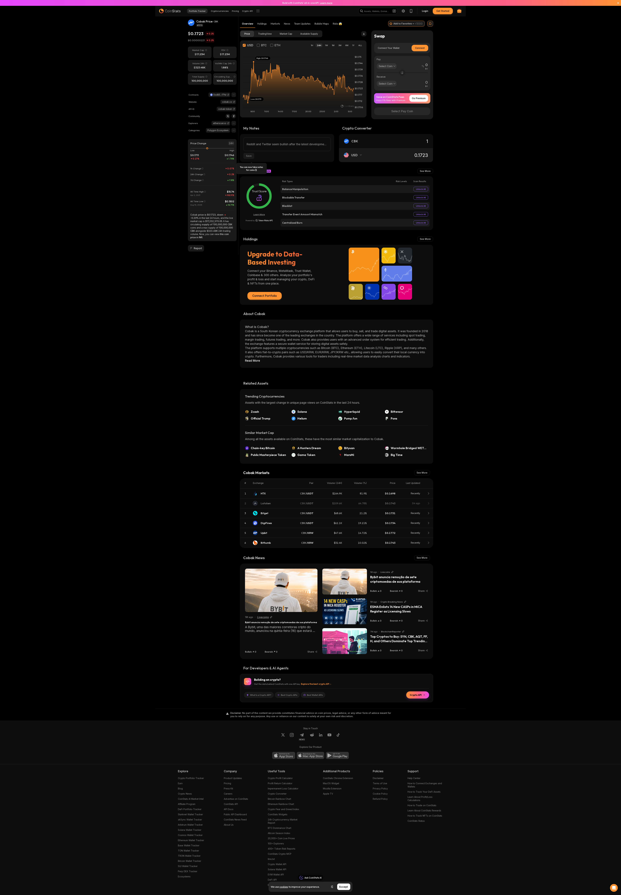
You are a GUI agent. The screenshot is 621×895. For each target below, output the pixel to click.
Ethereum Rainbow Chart (281, 804)
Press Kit (228, 788)
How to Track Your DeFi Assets (424, 791)
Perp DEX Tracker (187, 871)
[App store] (283, 755)
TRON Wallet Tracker (189, 855)
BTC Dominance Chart (279, 828)
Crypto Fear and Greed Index (283, 809)
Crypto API (416, 694)
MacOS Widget (331, 783)
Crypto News (185, 793)
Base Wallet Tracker (188, 845)
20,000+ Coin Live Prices (281, 838)
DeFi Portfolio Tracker (190, 809)
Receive (381, 76)
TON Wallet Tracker (188, 850)
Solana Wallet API (277, 869)
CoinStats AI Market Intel (191, 798)
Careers (228, 793)
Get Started (442, 11)
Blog (180, 788)
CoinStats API (231, 804)
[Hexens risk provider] (259, 220)
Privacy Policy (380, 788)
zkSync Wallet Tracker (190, 819)
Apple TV (328, 793)
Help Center (414, 778)
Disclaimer (378, 778)
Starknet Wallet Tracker (190, 814)
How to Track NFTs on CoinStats (425, 815)
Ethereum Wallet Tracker (191, 840)
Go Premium (418, 98)
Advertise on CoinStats (236, 798)
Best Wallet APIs (315, 695)
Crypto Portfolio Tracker (191, 778)
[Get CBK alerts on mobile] (430, 24)
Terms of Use (380, 783)
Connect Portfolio (264, 295)
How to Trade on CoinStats (422, 805)
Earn (180, 783)
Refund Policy (380, 798)
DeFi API (272, 879)
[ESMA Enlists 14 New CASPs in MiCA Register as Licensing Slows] (344, 611)
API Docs (228, 809)
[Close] (616, 3)
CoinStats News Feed (235, 819)
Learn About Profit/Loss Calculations (420, 799)
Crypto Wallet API (277, 864)
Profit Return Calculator (280, 783)
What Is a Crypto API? (260, 695)
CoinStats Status (416, 820)
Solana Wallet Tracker (189, 830)
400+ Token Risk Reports (281, 848)
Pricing (227, 783)
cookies (283, 886)
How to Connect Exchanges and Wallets (425, 785)
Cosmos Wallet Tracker (190, 835)
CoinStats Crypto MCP (279, 853)
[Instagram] (292, 737)
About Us (229, 824)
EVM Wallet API (276, 874)
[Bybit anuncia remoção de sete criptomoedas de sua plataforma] (281, 590)
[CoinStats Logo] (169, 11)
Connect (420, 48)
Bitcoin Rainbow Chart (279, 798)
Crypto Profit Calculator (280, 778)
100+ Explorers (276, 843)
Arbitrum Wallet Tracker (190, 824)
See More (425, 171)
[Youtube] (329, 737)
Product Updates (233, 778)
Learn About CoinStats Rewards (424, 810)
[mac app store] (310, 755)
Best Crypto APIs (289, 695)
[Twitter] (228, 116)
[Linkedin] (321, 737)
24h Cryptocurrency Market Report (282, 821)
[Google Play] (337, 755)
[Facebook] (233, 116)
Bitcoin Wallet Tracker (189, 861)
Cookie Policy (380, 793)
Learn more (326, 2)
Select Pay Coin (402, 111)
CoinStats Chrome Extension (338, 778)
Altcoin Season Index (279, 833)
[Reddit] (312, 737)
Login (425, 11)
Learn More (259, 214)
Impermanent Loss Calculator (283, 788)
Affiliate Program (186, 804)
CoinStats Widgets (277, 814)
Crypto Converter (277, 793)
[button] (228, 94)
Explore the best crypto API (315, 684)
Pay (379, 59)
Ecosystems (184, 876)
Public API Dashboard (235, 814)
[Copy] (228, 94)
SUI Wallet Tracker (188, 866)
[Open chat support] (614, 888)
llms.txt (271, 859)
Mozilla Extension (332, 788)
